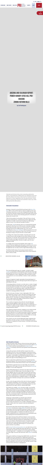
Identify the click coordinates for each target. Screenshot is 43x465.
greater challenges (19, 229)
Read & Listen (15, 5)
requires (19, 387)
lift (32, 243)
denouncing (33, 366)
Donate (39, 5)
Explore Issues (3, 5)
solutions (30, 432)
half (14, 224)
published (23, 407)
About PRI (28, 5)
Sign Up (33, 5)
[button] (41, 1)
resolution (8, 271)
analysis (9, 407)
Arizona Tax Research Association (16, 427)
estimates (33, 361)
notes (24, 427)
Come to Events (9, 5)
